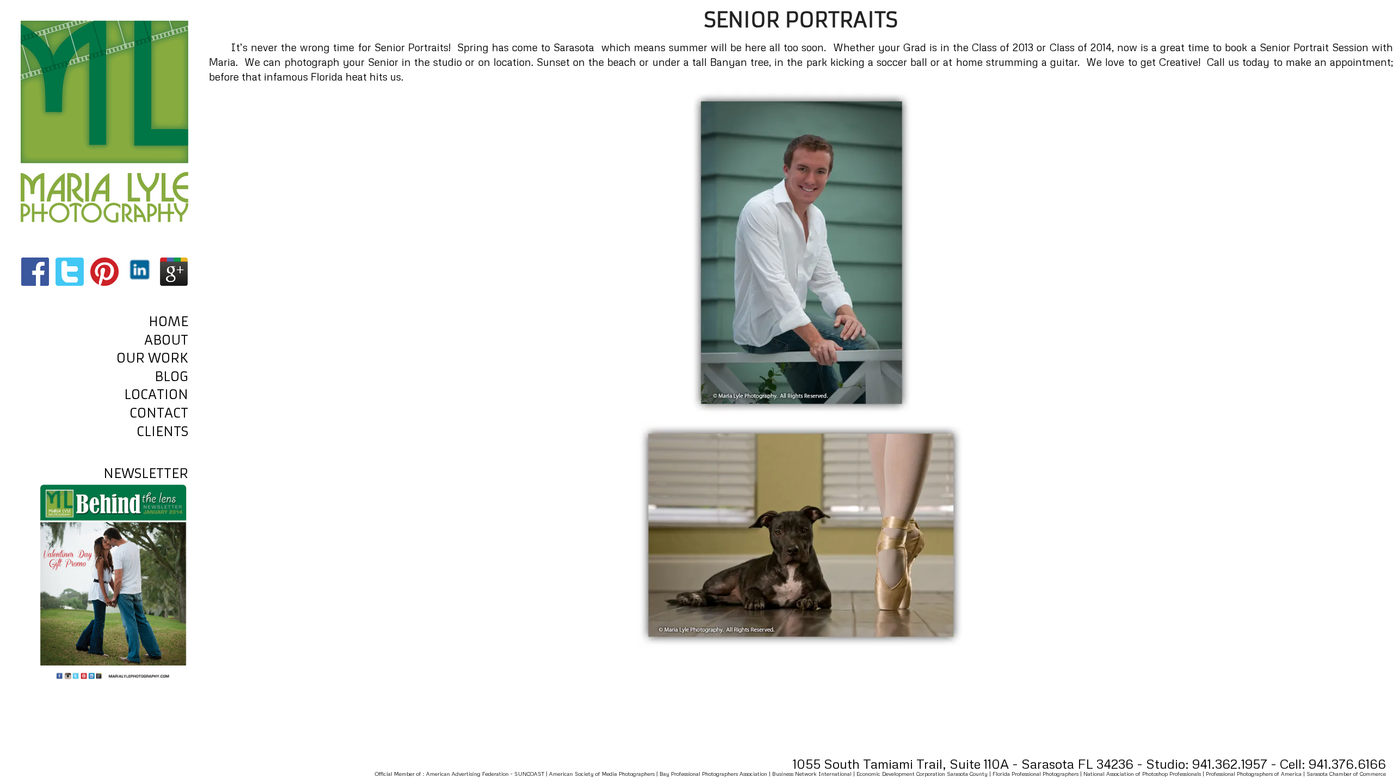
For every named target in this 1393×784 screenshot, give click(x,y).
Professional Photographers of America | (1256, 773)
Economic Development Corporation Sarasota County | (924, 773)
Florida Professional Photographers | (1038, 773)
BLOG (171, 377)
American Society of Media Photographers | (604, 773)
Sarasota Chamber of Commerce (1346, 773)
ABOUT (166, 340)
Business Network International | (814, 773)
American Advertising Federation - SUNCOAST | (487, 773)
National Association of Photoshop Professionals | (1144, 773)
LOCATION (156, 395)
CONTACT (159, 413)
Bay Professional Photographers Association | (715, 773)
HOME (168, 322)
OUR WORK (152, 358)
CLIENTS (162, 432)
